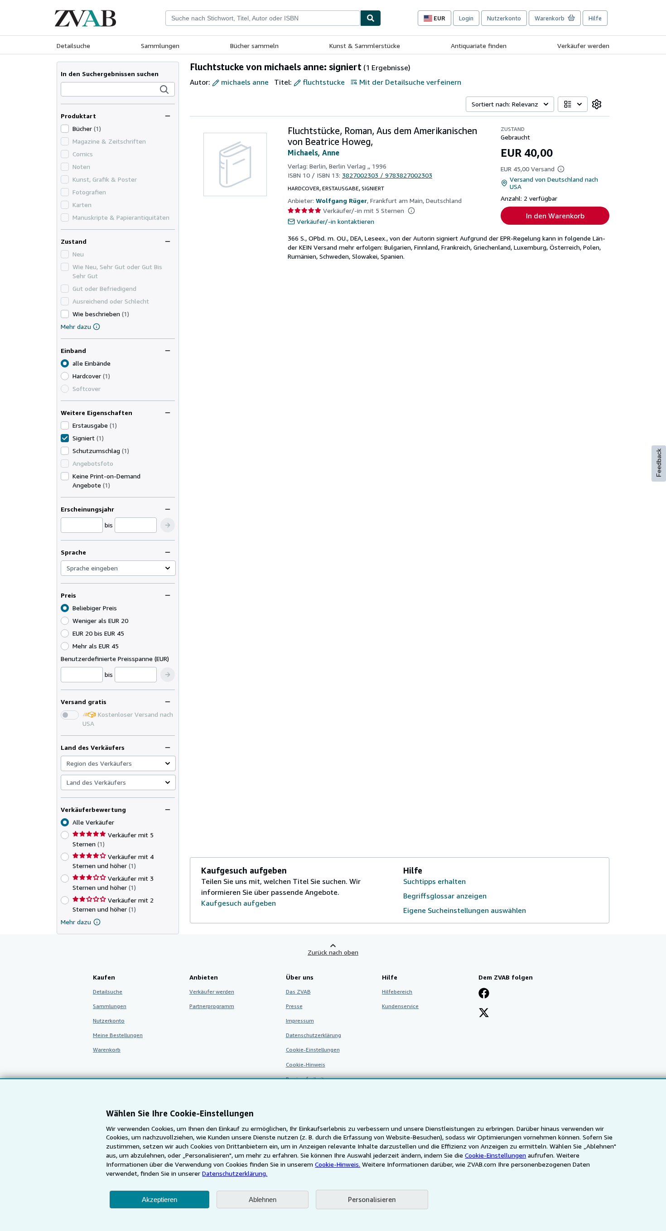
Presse (294, 1006)
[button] (164, 89)
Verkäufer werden (583, 45)
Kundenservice (400, 1006)
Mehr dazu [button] (76, 922)
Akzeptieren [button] (159, 1199)
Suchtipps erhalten (434, 881)
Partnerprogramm (211, 1006)
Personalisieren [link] (372, 1199)
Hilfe (595, 18)
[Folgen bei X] (483, 1013)
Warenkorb (107, 1049)
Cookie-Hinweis (305, 1064)
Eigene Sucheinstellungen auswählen (464, 910)
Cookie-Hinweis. (337, 1164)
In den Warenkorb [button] (555, 215)
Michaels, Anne (313, 152)
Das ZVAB (298, 991)
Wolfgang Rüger (341, 200)
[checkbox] (65, 129)
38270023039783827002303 (387, 175)
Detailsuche (73, 45)
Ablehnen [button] (262, 1199)
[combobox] (262, 18)
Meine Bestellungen (118, 1035)
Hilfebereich (397, 991)
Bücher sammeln (254, 45)
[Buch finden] (371, 18)
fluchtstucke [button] (324, 82)
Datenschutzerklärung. (234, 1173)
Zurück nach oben (333, 952)
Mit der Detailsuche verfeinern (410, 82)
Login (466, 18)
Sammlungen (160, 45)
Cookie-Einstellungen (495, 1155)
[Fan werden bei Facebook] (483, 994)
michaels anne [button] (245, 82)
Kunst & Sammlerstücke (364, 45)
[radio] (65, 376)
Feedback (658, 463)
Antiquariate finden (479, 45)
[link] (596, 104)
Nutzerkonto (504, 18)
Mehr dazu (76, 326)
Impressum (300, 1020)
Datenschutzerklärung (313, 1035)
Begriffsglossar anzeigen (445, 895)
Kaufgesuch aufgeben (238, 903)
